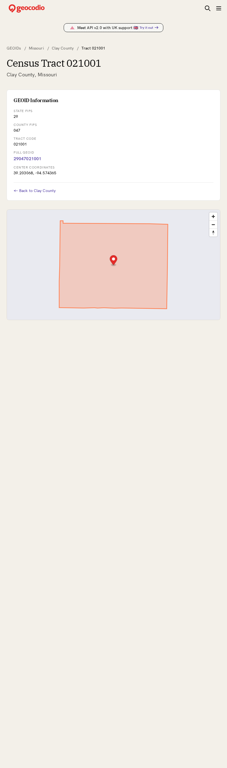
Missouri (36, 48)
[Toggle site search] (207, 8)
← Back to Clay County (35, 190)
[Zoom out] (213, 224)
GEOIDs (14, 48)
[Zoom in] (213, 216)
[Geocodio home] (35, 8)
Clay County (63, 48)
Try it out (146, 27)
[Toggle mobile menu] (219, 8)
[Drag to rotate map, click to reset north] (213, 233)
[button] (113, 260)
